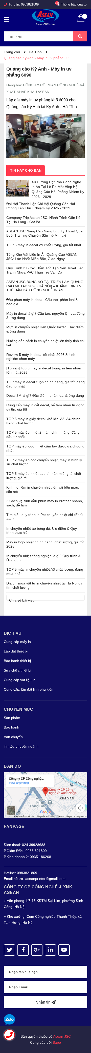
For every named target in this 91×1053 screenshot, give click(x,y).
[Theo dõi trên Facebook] (23, 950)
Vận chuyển (13, 737)
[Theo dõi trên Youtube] (64, 950)
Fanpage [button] (14, 826)
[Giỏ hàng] (81, 21)
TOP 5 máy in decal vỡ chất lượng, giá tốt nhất (43, 245)
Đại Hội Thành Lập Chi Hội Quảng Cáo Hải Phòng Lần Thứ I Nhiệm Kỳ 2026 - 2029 (40, 206)
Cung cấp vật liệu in (19, 680)
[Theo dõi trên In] (50, 950)
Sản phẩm (12, 718)
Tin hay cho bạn (25, 170)
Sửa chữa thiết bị (17, 670)
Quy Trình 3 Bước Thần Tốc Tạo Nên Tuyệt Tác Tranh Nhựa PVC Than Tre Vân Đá (44, 270)
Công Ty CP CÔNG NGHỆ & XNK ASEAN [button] (38, 890)
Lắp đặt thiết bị (16, 651)
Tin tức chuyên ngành (21, 746)
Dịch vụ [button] (13, 633)
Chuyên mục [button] (18, 709)
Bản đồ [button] (12, 766)
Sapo (57, 1042)
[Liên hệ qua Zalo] (9, 1019)
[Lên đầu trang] (82, 1029)
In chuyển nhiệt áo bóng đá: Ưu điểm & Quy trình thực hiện (41, 530)
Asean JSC (62, 1036)
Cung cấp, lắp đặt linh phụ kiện (28, 689)
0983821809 (30, 4)
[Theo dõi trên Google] (36, 950)
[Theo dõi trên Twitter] (9, 950)
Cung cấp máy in (17, 642)
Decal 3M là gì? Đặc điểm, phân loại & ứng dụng (45, 395)
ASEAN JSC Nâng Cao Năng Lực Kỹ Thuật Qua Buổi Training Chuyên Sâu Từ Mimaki (44, 233)
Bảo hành (11, 727)
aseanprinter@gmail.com (45, 879)
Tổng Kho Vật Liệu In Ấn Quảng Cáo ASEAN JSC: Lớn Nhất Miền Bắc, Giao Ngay (41, 256)
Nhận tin (43, 1002)
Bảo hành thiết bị (17, 661)
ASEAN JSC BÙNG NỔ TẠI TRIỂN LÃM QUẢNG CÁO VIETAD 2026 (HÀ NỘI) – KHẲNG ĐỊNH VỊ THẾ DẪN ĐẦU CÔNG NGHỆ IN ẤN (44, 286)
